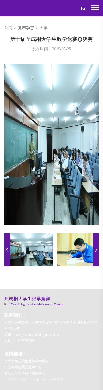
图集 (44, 28)
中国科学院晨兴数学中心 (23, 367)
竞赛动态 (26, 28)
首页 (8, 28)
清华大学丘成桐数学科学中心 (26, 361)
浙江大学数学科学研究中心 (24, 373)
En (83, 8)
